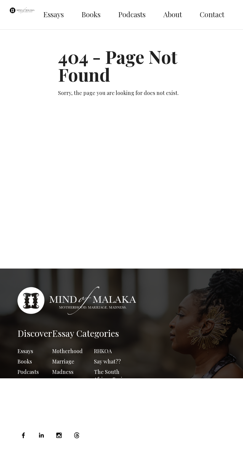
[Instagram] (59, 435)
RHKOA (103, 351)
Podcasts (132, 14)
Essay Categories (85, 333)
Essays (53, 14)
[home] (22, 14)
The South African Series (111, 375)
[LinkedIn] (41, 435)
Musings (62, 382)
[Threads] (77, 435)
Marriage (63, 361)
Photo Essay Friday (66, 396)
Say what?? (107, 361)
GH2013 (102, 400)
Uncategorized (112, 389)
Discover (34, 333)
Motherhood (67, 351)
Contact (212, 14)
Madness (62, 371)
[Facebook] (24, 435)
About (172, 14)
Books (90, 14)
